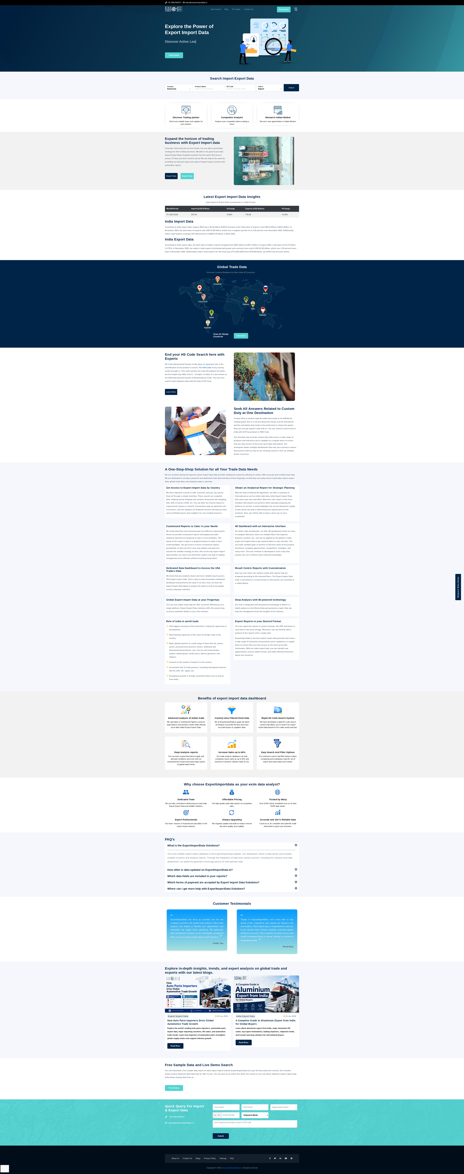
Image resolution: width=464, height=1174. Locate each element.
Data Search (216, 9)
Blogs (198, 1158)
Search (291, 88)
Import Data (187, 176)
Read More (175, 1042)
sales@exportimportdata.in (180, 1123)
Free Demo (284, 9)
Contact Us (248, 9)
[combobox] (217, 1115)
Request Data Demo (458, 587)
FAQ (232, 1158)
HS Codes (236, 9)
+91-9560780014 (176, 1117)
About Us (175, 1158)
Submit (221, 1136)
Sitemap (223, 1158)
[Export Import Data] (182, 9)
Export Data (171, 176)
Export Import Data (178, 1016)
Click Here (241, 336)
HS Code (207, 368)
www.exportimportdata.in (231, 1168)
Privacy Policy (210, 1158)
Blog (226, 9)
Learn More (171, 392)
